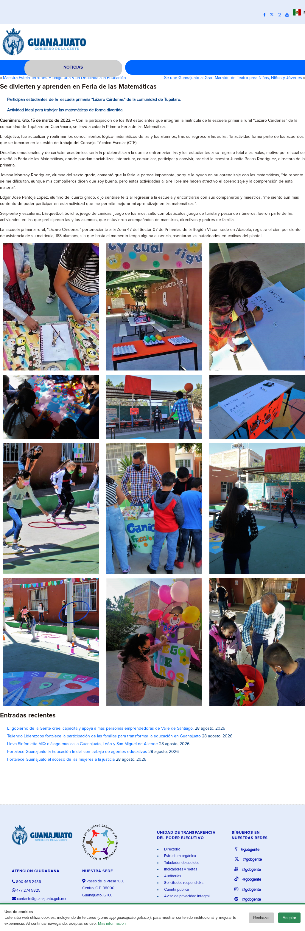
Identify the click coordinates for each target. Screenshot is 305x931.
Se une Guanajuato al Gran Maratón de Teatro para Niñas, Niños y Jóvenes (233, 78)
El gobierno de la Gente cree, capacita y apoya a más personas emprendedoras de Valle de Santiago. (100, 728)
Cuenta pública (176, 890)
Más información (112, 924)
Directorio (171, 849)
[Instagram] (281, 15)
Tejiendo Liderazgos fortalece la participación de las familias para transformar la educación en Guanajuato (104, 736)
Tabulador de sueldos (181, 863)
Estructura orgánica (179, 856)
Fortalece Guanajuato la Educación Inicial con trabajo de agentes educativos (77, 752)
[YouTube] (288, 15)
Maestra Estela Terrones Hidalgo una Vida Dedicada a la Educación (64, 78)
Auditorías (172, 876)
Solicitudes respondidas (183, 883)
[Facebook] (266, 15)
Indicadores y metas (180, 869)
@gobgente (249, 850)
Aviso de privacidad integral (186, 896)
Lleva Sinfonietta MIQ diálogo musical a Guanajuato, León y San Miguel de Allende (82, 744)
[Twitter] (273, 15)
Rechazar (261, 917)
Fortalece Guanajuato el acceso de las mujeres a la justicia (61, 759)
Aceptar (289, 917)
